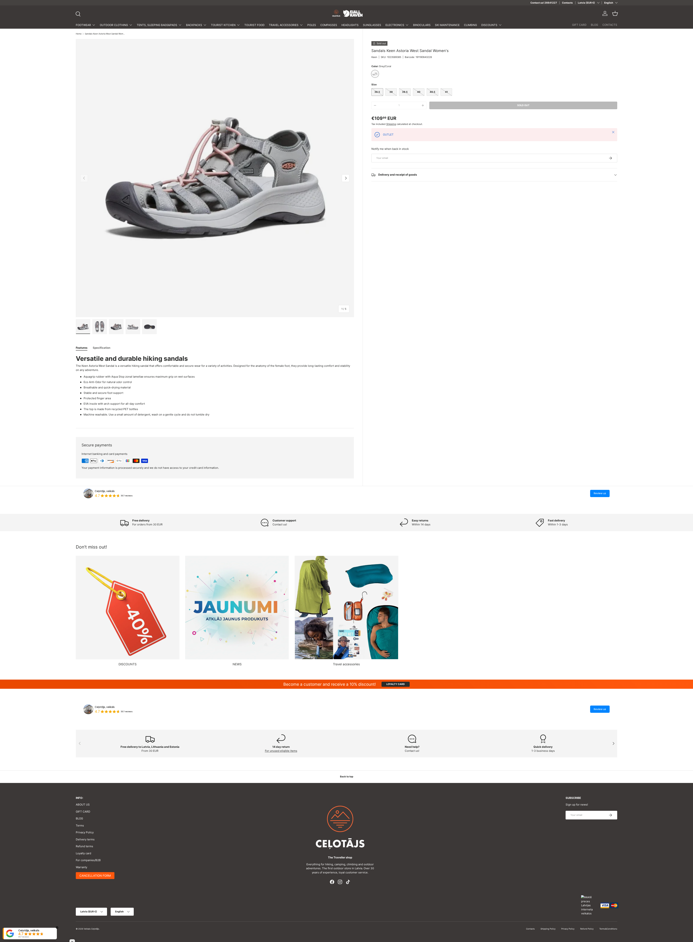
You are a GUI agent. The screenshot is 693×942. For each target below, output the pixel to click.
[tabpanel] (215, 386)
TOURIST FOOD (254, 25)
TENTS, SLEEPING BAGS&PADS (157, 25)
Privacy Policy (85, 832)
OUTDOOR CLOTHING (114, 25)
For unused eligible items (281, 750)
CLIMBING (470, 25)
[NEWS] (237, 607)
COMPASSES (328, 25)
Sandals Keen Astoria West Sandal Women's (105, 34)
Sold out (523, 105)
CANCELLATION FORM (95, 875)
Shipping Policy (548, 929)
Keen (374, 57)
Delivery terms (85, 839)
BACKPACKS (194, 25)
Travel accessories (346, 664)
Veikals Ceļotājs (91, 929)
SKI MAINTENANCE (447, 25)
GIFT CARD (579, 25)
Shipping (391, 124)
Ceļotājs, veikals (105, 491)
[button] (615, 13)
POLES (311, 25)
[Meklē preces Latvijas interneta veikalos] (589, 905)
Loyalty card (83, 853)
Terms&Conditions (608, 929)
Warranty (81, 867)
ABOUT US (83, 804)
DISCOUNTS (489, 25)
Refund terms (84, 846)
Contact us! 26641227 (543, 2)
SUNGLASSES (372, 25)
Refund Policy (587, 929)
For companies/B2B (88, 860)
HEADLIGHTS (350, 25)
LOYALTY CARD (395, 684)
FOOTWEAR (83, 25)
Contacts (567, 2)
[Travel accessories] (346, 607)
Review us (600, 493)
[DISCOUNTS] (127, 607)
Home (79, 34)
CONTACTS (609, 25)
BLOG (594, 25)
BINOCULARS (422, 25)
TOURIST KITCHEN (223, 25)
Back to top (346, 776)
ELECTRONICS (394, 25)
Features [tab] (81, 347)
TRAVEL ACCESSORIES (283, 25)
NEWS (237, 664)
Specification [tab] (101, 347)
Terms (80, 825)
